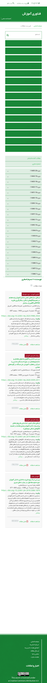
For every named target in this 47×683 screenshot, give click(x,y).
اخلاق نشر (36, 96)
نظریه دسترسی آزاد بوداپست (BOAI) (26, 119)
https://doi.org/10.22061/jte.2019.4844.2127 (20, 436)
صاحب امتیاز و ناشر (32, 141)
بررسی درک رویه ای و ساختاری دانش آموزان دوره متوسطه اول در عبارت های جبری (24, 481)
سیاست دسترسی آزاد (31, 111)
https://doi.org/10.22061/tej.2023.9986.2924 (20, 316)
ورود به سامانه (22, 3)
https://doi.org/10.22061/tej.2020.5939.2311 (20, 380)
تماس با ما (36, 149)
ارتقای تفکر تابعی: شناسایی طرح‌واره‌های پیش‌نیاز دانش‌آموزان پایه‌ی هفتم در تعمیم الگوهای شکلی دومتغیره (25, 425)
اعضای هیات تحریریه (32, 74)
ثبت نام (10, 3)
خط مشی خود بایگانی (32, 126)
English (34, 3)
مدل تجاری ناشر (33, 134)
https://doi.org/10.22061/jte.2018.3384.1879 (20, 490)
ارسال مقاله (35, 66)
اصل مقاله (19, 344)
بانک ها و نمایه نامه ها (32, 81)
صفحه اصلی (38, 26)
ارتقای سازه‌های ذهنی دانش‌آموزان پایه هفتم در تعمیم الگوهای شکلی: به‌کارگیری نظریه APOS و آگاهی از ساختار (24, 300)
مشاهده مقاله (35, 344)
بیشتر (26, 336)
